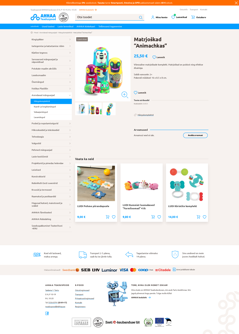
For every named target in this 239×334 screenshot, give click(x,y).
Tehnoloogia (38, 136)
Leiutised (36, 170)
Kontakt (203, 9)
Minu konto (161, 17)
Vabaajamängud (41, 112)
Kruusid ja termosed (41, 190)
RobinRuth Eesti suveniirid (45, 183)
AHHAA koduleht (86, 10)
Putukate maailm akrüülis (44, 68)
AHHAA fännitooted (42, 212)
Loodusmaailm (39, 75)
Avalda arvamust (195, 135)
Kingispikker (38, 39)
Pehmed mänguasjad (42, 150)
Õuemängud (38, 82)
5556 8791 (53, 302)
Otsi (140, 17)
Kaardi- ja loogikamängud (45, 107)
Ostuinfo (184, 9)
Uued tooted (48, 26)
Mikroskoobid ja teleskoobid (45, 130)
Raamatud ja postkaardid (44, 196)
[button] (159, 57)
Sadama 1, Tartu (52, 290)
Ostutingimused (82, 290)
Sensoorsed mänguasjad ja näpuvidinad (45, 60)
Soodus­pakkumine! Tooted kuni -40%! (47, 227)
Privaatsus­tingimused (84, 298)
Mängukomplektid (65, 32)
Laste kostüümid (40, 156)
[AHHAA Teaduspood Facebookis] (60, 313)
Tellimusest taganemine (110, 26)
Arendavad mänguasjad (48, 32)
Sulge (236, 3)
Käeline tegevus (39, 52)
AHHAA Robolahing (41, 219)
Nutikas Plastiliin (40, 88)
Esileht (32, 32)
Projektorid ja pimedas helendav (47, 163)
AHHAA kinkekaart (86, 26)
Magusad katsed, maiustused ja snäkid (47, 204)
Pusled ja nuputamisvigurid (45, 123)
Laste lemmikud (65, 26)
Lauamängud (39, 117)
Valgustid (36, 143)
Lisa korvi (107, 217)
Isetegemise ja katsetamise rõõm (48, 46)
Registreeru (80, 307)
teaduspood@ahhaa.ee (55, 307)
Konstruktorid (38, 176)
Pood (36, 32)
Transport (194, 9)
